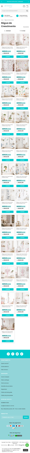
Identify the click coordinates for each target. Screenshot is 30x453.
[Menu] (2, 6)
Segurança (4, 389)
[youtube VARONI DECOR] (17, 354)
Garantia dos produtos (7, 386)
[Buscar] (27, 10)
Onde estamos (5, 366)
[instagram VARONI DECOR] (8, 354)
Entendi (25, 450)
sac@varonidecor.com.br (7, 405)
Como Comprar (5, 377)
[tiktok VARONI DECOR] (21, 354)
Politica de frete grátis (6, 392)
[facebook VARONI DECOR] (12, 354)
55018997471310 (5, 402)
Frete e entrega (5, 380)
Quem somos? (5, 363)
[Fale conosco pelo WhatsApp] (27, 445)
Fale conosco (4, 369)
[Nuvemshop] (20, 445)
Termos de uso (5, 383)
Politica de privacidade (7, 395)
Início (2, 20)
